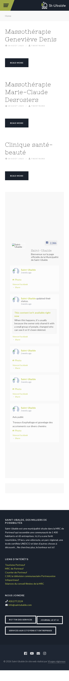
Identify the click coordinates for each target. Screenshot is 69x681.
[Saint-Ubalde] (53, 5)
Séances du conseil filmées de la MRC (24, 583)
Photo (18, 279)
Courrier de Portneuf (16, 572)
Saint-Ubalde (28, 269)
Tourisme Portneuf (15, 564)
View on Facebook (20, 284)
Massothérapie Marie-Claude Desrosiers (28, 92)
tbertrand (38, 46)
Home (8, 15)
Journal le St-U (50, 620)
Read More (16, 62)
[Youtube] (32, 653)
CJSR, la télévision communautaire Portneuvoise (30, 576)
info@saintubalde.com (20, 604)
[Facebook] (25, 653)
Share (17, 287)
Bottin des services (20, 620)
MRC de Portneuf (14, 568)
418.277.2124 (16, 601)
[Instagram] (45, 653)
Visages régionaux (56, 661)
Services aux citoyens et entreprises (30, 630)
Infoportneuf (12, 579)
